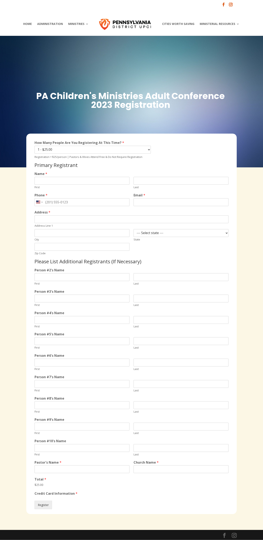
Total (40, 479)
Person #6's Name (49, 355)
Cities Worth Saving (178, 24)
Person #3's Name (49, 291)
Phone (41, 195)
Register (43, 505)
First (37, 187)
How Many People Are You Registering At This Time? (79, 143)
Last (136, 187)
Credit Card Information (56, 493)
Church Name (146, 462)
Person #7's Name (49, 377)
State (137, 239)
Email (139, 195)
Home (27, 24)
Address (42, 212)
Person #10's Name (50, 441)
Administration (50, 24)
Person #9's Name (49, 420)
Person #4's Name (49, 313)
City (37, 239)
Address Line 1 (44, 225)
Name (41, 174)
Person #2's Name (49, 270)
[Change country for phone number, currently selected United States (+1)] (39, 202)
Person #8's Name (49, 398)
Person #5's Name (49, 334)
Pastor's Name (48, 462)
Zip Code (40, 253)
